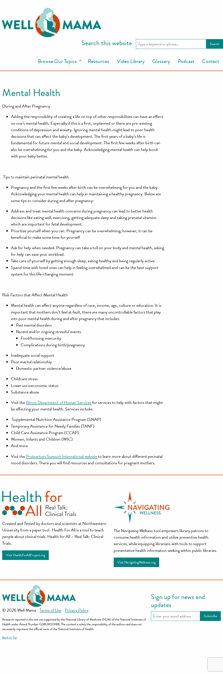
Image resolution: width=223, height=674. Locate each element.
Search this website (106, 43)
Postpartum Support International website (61, 456)
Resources (98, 61)
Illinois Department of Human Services (58, 402)
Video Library (131, 61)
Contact (210, 61)
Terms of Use (50, 610)
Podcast (186, 61)
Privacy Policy (76, 610)
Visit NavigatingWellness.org (136, 562)
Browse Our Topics (57, 61)
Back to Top (9, 637)
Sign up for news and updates (178, 601)
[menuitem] (59, 61)
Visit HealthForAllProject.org (25, 555)
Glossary (161, 61)
